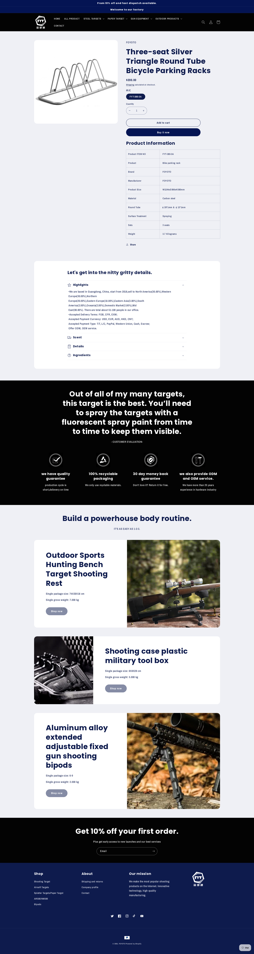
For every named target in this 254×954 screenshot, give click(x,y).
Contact (85, 893)
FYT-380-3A (136, 96)
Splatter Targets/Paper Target (48, 893)
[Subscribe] (153, 851)
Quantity (130, 103)
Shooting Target (42, 881)
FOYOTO (122, 944)
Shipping (130, 84)
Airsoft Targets (41, 887)
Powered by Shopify (133, 944)
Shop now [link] (56, 611)
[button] (94, 18)
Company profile (90, 887)
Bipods (37, 904)
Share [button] (133, 244)
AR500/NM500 (41, 898)
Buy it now (163, 132)
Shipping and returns (92, 881)
